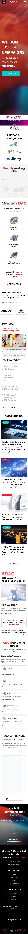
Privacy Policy (11, 920)
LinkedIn (14, 899)
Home (14, 874)
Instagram (14, 893)
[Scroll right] (24, 752)
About (14, 880)
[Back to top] (20, 919)
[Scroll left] (20, 752)
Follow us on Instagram (15, 798)
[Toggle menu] (24, 2)
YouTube (14, 896)
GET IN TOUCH (11, 73)
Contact (14, 877)
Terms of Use (14, 914)
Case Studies (14, 883)
